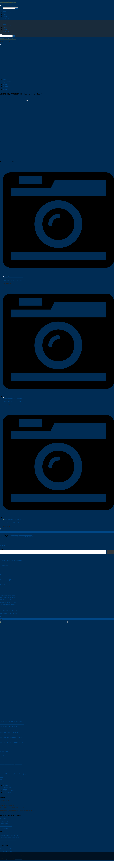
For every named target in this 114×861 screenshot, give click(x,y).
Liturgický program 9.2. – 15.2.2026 (12, 401)
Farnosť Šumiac (4, 821)
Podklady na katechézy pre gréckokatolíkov (11, 764)
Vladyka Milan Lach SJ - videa (7, 597)
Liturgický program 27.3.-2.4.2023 (11, 523)
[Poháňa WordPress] (6, 859)
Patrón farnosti (7, 13)
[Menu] (0, 5)
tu (17, 600)
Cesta (1, 777)
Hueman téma (18, 859)
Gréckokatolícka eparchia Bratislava (9, 835)
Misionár (2, 782)
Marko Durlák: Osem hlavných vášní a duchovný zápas (13, 774)
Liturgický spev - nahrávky (6, 593)
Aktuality (5, 89)
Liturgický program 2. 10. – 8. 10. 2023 (12, 280)
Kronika (4, 11)
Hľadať (1, 549)
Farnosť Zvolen (4, 828)
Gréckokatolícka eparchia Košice (8, 840)
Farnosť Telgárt (4, 819)
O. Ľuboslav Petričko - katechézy (8, 602)
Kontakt (5, 16)
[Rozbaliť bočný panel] (0, 529)
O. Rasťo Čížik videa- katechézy (8, 600)
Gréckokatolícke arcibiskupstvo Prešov (9, 838)
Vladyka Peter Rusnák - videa (7, 595)
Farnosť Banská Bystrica (6, 826)
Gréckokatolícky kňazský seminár (8, 613)
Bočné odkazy (6, 18)
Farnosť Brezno (4, 823)
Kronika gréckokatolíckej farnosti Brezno (13, 791)
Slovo (1, 779)
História (5, 14)
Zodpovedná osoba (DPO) (6, 851)
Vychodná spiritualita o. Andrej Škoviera (10, 611)
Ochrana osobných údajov (6, 849)
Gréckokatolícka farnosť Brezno (8, 2)
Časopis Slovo (4, 566)
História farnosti (7, 787)
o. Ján (6, 98)
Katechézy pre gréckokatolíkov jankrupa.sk (13, 742)
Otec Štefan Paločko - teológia (7, 604)
